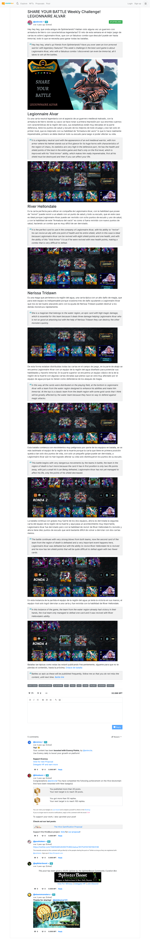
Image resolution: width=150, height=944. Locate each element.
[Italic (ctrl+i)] (34, 699)
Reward (116, 737)
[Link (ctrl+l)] (56, 699)
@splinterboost (40, 863)
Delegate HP (79, 884)
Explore (24, 3)
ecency (110, 685)
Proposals (40, 3)
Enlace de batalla (74, 667)
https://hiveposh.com (56, 853)
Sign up (137, 3)
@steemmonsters (41, 894)
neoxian (102, 685)
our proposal (74, 832)
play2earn (58, 685)
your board (56, 810)
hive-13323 (32, 685)
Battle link (59, 677)
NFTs (31, 3)
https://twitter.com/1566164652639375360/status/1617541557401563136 (66, 847)
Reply (118, 727)
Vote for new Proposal (43, 761)
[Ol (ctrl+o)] (47, 699)
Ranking (87, 810)
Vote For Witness (65, 884)
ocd (79, 685)
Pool (48, 3)
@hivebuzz (38, 775)
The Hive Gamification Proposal (68, 827)
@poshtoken (39, 841)
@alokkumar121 (60, 900)
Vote (63, 832)
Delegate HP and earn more (45, 764)
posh (73, 685)
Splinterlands (116, 22)
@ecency (37, 742)
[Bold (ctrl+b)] (30, 699)
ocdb (85, 685)
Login (130, 3)
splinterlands (45, 685)
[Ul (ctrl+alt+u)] (50, 699)
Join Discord (92, 884)
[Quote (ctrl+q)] (43, 699)
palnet (93, 685)
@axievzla (38, 22)
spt (66, 685)
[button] (145, 3)
